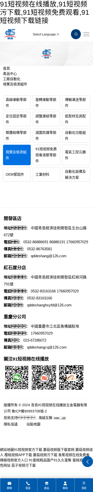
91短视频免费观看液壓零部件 (46, 155)
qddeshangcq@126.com (47, 347)
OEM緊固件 (15, 174)
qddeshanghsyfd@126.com (49, 305)
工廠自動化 (11, 79)
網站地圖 (7, 450)
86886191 (57, 242)
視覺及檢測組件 (15, 84)
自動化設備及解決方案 (75, 174)
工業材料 (42, 174)
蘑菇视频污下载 (45, 455)
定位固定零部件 (16, 119)
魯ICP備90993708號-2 (29, 411)
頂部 (83, 488)
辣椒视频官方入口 (14, 460)
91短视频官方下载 (28, 450)
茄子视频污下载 (23, 465)
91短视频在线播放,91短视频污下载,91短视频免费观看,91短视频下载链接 (44, 12)
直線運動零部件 (16, 103)
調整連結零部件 (45, 119)
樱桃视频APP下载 (18, 455)
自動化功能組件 (75, 135)
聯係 (65, 488)
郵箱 (9, 488)
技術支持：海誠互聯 (28, 418)
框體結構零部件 (16, 135)
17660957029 (77, 242)
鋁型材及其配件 (75, 119)
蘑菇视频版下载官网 (58, 450)
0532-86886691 (35, 242)
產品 (46, 488)
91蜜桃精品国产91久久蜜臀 (50, 460)
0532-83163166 (43, 291)
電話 (28, 488)
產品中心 (10, 74)
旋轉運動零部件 (45, 103)
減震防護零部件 (45, 135)
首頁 (6, 68)
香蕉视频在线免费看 (74, 455)
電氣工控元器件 (75, 155)
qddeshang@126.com (48, 256)
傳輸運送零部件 (75, 103)
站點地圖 (33, 424)
